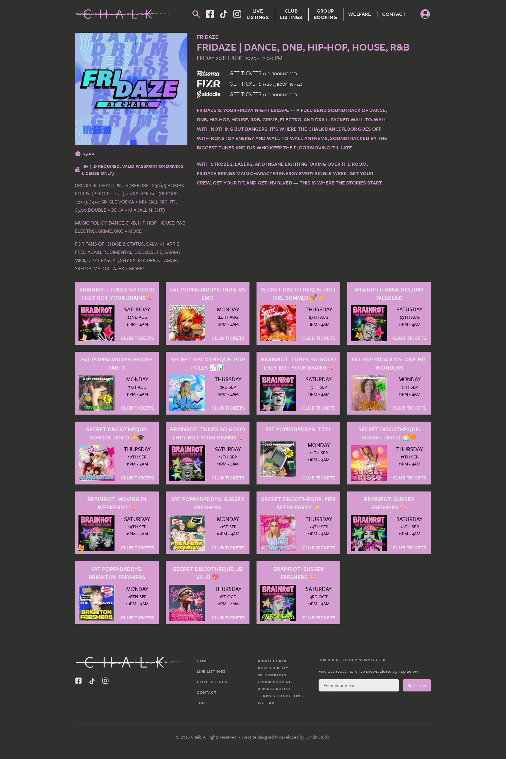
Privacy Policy (274, 689)
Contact (394, 14)
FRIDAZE (207, 37)
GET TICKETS (263, 73)
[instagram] (237, 14)
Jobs (202, 703)
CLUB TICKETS (137, 338)
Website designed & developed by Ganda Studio (285, 737)
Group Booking (325, 14)
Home (203, 661)
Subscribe (417, 685)
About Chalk (272, 661)
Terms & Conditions (280, 696)
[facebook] (224, 14)
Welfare (359, 14)
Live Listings (258, 14)
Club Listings (291, 14)
